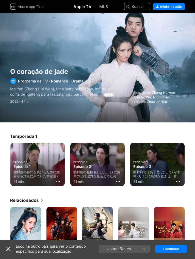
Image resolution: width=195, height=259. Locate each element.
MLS (103, 6)
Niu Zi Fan (161, 97)
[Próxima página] (189, 163)
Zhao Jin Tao (157, 102)
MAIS (108, 95)
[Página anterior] (5, 163)
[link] (27, 200)
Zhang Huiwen (163, 93)
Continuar (171, 249)
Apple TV (82, 6)
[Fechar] (8, 249)
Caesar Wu (142, 97)
